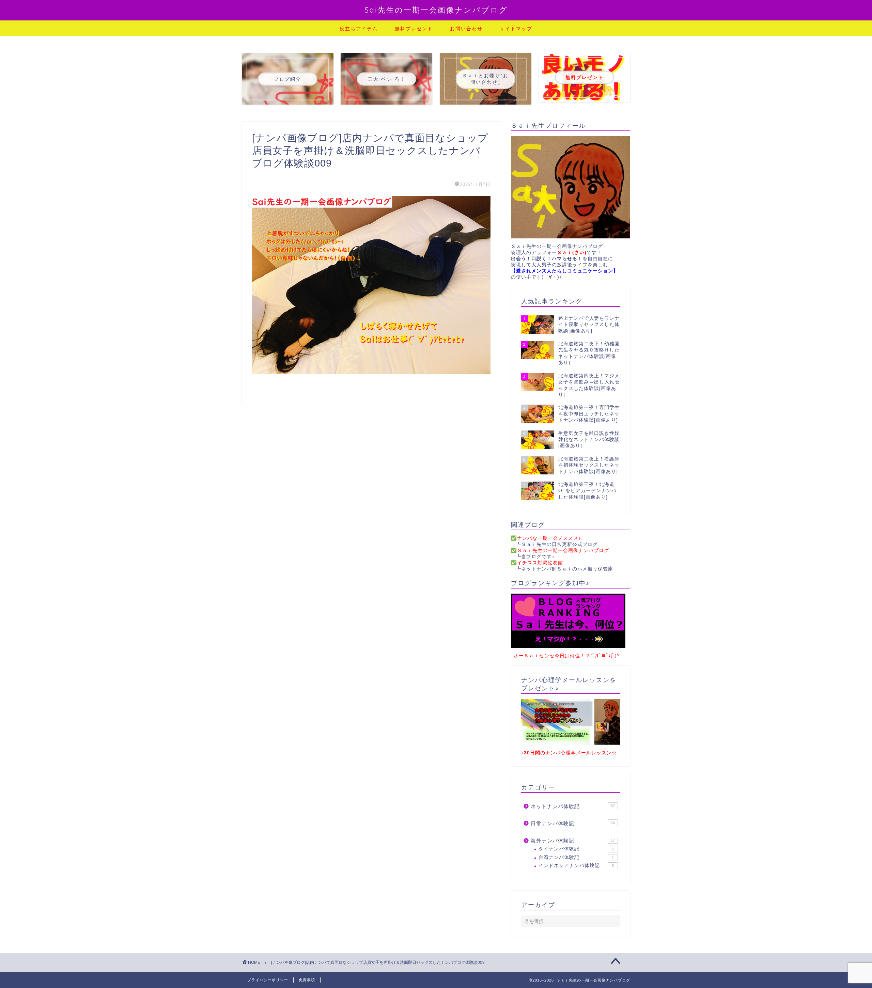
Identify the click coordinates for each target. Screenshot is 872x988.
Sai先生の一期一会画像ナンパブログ (436, 9)
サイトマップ (516, 29)
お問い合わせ (466, 29)
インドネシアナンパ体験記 (576, 865)
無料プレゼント (414, 29)
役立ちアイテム (359, 29)
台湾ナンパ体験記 (576, 857)
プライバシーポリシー (267, 980)
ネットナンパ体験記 (573, 806)
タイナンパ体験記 (577, 848)
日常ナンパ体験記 (573, 823)
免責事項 (307, 980)
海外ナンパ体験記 (573, 841)
